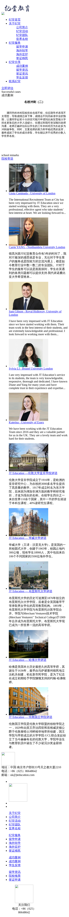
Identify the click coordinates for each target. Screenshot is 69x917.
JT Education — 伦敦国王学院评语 (30, 717)
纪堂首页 (15, 19)
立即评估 (7, 88)
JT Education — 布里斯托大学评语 (30, 591)
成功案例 (22, 65)
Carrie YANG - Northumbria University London (37, 247)
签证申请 (15, 879)
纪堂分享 (15, 62)
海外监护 (22, 54)
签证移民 (22, 58)
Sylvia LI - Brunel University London (31, 368)
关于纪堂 (15, 23)
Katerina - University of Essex (26, 422)
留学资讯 (22, 69)
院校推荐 (15, 875)
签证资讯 (22, 73)
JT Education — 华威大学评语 (27, 538)
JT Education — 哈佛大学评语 (27, 659)
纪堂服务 (15, 42)
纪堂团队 (22, 35)
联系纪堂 (15, 81)
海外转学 (22, 50)
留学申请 (22, 46)
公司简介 (22, 27)
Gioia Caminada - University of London (32, 193)
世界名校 (22, 38)
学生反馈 (22, 77)
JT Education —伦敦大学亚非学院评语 (33, 473)
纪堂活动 (22, 31)
